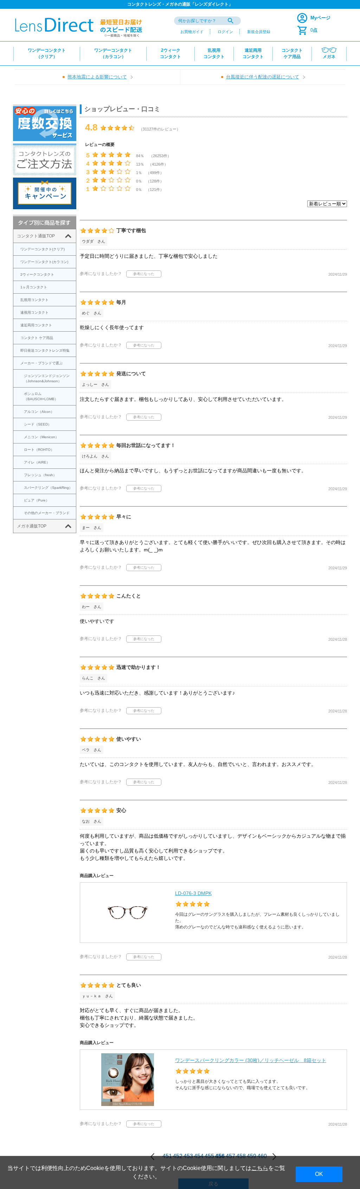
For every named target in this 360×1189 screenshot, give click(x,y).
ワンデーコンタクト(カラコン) (44, 262)
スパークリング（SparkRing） (48, 488)
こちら (259, 1168)
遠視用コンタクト (34, 312)
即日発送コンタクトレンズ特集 (45, 350)
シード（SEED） (37, 424)
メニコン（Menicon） (41, 437)
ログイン (225, 32)
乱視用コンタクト (34, 300)
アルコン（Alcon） (39, 412)
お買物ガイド (192, 32)
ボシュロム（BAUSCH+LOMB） (41, 396)
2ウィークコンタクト (37, 274)
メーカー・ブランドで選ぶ (41, 363)
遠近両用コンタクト (36, 325)
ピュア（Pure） (36, 500)
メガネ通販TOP (31, 526)
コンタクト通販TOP (36, 236)
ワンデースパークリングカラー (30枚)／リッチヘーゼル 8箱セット (250, 1060)
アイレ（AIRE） (37, 462)
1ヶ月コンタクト (33, 287)
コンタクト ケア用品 (36, 338)
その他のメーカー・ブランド (47, 513)
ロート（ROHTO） (39, 450)
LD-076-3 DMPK (193, 893)
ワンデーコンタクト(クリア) (42, 249)
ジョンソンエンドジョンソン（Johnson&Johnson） (47, 378)
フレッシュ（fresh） (40, 475)
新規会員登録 (258, 32)
